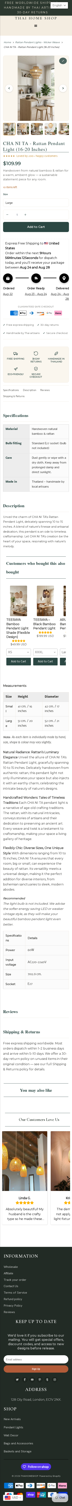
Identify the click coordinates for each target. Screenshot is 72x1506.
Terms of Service (15, 1293)
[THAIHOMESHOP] (36, 18)
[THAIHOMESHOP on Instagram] (54, 1379)
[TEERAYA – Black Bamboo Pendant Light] (45, 601)
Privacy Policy (13, 1306)
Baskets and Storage (17, 1451)
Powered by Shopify (49, 1476)
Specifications (11, 390)
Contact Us (11, 1286)
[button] (59, 5)
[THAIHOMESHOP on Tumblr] (47, 1379)
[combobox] (18, 652)
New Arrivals (12, 1419)
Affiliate (8, 1273)
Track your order (15, 1280)
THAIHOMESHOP (29, 1476)
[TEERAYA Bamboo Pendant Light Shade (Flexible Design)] (18, 601)
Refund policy (13, 1299)
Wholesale (11, 1267)
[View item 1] (9, 129)
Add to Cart (18, 661)
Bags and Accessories (18, 1443)
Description (29, 390)
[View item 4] (51, 129)
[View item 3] (37, 129)
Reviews (45, 390)
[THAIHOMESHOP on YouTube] (32, 1379)
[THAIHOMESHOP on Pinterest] (39, 1379)
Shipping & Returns (14, 396)
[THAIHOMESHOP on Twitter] (17, 1379)
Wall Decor (11, 1435)
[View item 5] (64, 129)
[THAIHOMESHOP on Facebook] (24, 1379)
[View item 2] (23, 129)
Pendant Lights (13, 1427)
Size (5, 194)
